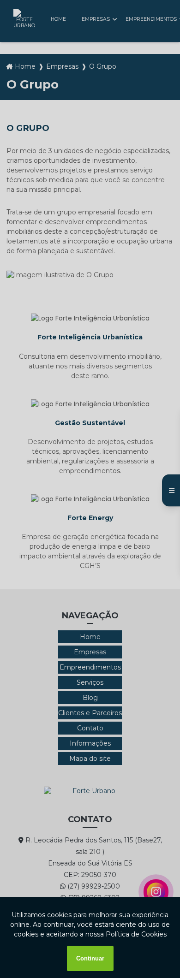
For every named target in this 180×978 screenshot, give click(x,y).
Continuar (90, 958)
